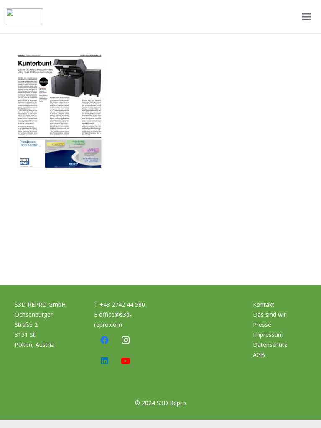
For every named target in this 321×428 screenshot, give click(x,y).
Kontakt (263, 304)
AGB (259, 355)
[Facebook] (104, 340)
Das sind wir (269, 314)
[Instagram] (125, 340)
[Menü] (306, 16)
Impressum (268, 335)
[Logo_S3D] (24, 16)
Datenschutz (270, 345)
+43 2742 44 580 (122, 304)
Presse (262, 325)
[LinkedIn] (104, 361)
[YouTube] (125, 361)
